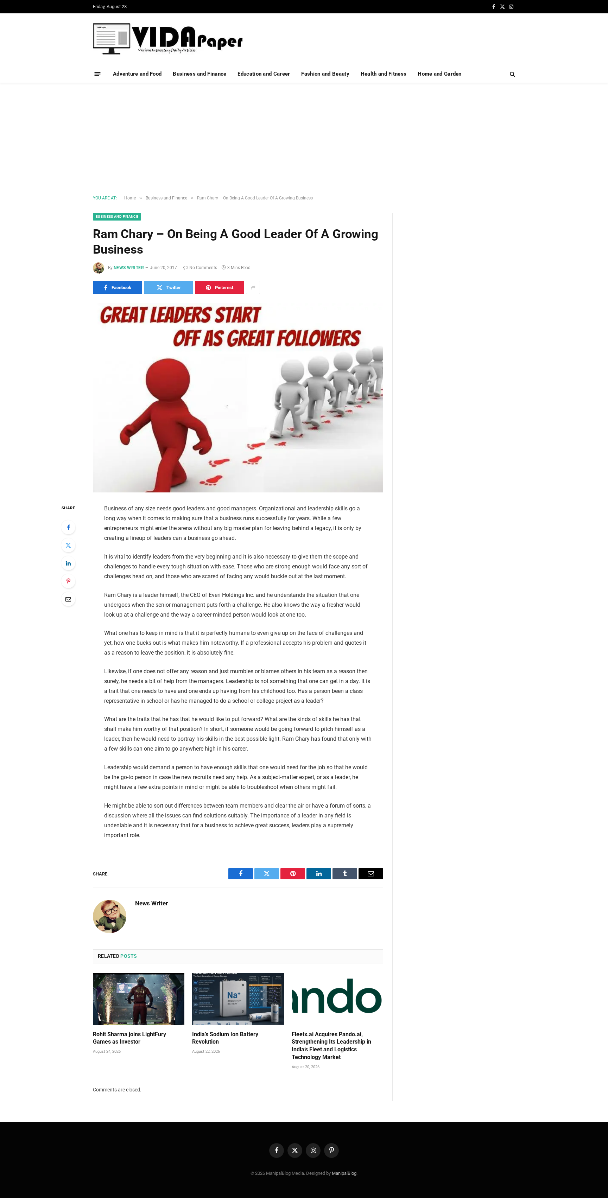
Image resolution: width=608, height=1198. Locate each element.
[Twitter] (68, 545)
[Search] (511, 74)
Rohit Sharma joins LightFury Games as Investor (129, 1038)
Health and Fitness (383, 74)
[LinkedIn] (68, 563)
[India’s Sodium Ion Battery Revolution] (238, 999)
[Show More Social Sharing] (253, 287)
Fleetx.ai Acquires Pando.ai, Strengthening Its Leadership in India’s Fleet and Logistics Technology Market (331, 1045)
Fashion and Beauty (325, 74)
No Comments (203, 267)
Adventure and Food (137, 74)
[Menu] (98, 74)
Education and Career (264, 74)
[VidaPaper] (168, 39)
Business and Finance (199, 74)
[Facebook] (68, 527)
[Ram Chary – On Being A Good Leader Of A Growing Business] (238, 397)
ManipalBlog (344, 1173)
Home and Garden (440, 74)
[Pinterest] (68, 581)
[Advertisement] (304, 139)
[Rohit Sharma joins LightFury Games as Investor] (138, 999)
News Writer (129, 267)
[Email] (68, 599)
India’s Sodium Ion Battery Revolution (225, 1038)
